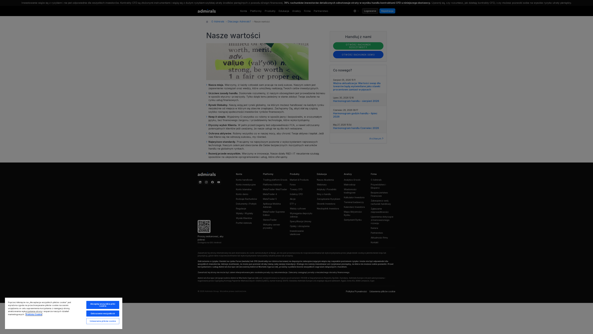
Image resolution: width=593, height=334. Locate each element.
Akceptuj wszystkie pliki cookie (102, 305)
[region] (63, 313)
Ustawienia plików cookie (103, 321)
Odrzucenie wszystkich (103, 313)
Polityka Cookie (34, 314)
